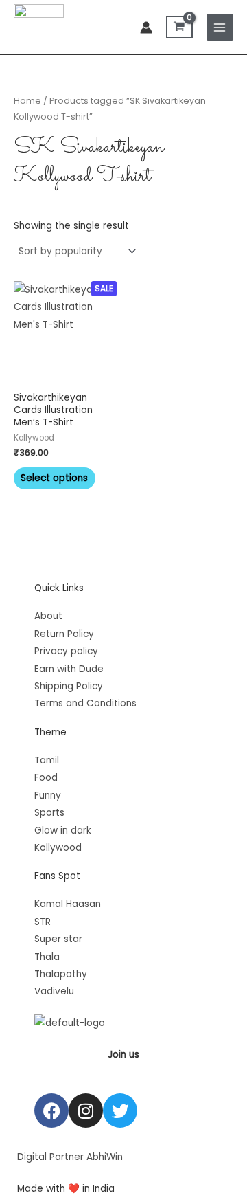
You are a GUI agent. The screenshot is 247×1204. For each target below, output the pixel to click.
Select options (54, 477)
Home (27, 101)
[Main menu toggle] (220, 27)
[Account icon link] (146, 27)
